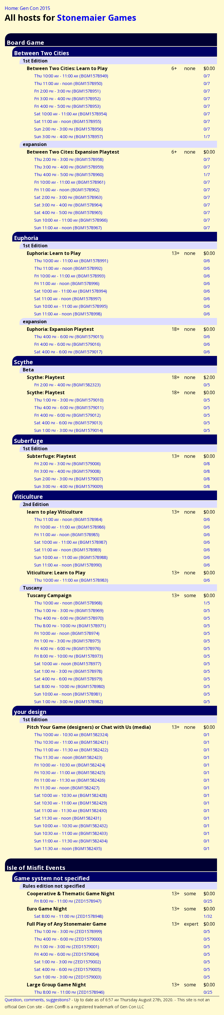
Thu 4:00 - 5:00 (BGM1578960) (69, 174)
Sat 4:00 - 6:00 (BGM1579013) (68, 422)
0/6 (207, 260)
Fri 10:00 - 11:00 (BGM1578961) (69, 182)
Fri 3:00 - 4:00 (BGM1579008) (67, 471)
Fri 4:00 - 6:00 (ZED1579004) (66, 954)
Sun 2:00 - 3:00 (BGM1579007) (68, 479)
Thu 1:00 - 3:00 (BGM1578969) (69, 610)
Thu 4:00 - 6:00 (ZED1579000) (68, 939)
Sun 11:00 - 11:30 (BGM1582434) (71, 841)
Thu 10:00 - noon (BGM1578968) (68, 603)
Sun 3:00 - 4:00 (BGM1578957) (68, 136)
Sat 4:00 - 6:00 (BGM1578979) (68, 679)
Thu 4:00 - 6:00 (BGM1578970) (69, 618)
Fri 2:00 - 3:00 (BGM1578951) (67, 91)
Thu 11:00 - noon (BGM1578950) (68, 83)
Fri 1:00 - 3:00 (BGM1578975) (67, 641)
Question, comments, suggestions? (37, 999)
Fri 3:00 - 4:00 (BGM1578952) (67, 98)
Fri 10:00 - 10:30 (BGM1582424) (69, 765)
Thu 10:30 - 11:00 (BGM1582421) (71, 742)
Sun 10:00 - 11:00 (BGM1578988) (71, 557)
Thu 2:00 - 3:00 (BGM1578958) (69, 159)
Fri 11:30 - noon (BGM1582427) (66, 787)
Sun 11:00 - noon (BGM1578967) (68, 227)
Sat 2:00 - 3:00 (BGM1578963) (68, 197)
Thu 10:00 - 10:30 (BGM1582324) (71, 734)
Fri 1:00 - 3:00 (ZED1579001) (66, 946)
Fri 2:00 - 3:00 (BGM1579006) (67, 463)
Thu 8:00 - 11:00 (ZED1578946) (69, 992)
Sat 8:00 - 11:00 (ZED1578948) (68, 916)
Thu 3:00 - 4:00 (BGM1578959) (69, 167)
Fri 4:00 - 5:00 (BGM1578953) (67, 106)
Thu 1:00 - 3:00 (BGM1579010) (69, 400)
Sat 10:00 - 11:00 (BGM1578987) (70, 542)
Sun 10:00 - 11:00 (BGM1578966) (71, 220)
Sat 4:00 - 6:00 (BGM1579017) (68, 351)
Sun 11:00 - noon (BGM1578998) (68, 314)
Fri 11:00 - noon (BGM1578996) (66, 283)
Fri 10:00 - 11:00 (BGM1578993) (69, 276)
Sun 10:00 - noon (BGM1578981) (68, 694)
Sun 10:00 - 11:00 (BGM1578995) (71, 306)
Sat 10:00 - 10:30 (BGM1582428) (70, 795)
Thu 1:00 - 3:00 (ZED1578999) (68, 931)
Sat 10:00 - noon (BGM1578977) (67, 663)
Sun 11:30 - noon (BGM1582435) (68, 848)
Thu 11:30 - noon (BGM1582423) (68, 757)
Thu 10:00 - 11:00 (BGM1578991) (71, 260)
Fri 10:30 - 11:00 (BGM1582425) (69, 772)
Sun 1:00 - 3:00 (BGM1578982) (68, 701)
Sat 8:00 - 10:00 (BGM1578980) (69, 686)
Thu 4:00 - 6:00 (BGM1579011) (69, 407)
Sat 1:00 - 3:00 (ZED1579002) (67, 961)
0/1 (207, 734)
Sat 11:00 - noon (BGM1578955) (67, 121)
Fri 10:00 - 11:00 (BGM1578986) (69, 527)
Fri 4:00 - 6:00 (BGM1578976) (67, 648)
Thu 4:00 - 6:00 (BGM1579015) (69, 336)
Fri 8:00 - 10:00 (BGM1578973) (68, 656)
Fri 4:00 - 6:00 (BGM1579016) (67, 344)
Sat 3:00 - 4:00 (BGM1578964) (68, 205)
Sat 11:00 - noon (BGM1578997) (67, 298)
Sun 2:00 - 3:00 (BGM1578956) (68, 129)
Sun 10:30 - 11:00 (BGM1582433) (71, 833)
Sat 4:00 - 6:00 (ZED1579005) (67, 969)
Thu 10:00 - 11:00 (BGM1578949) (71, 76)
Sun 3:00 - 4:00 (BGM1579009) (68, 486)
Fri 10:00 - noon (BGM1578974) (66, 633)
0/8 (207, 463)
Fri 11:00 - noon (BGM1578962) (66, 189)
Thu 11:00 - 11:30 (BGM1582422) (71, 749)
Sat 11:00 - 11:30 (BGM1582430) (70, 810)
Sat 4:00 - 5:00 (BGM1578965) (68, 212)
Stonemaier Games (96, 17)
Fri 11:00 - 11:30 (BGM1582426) (69, 780)
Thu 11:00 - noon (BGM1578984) (68, 519)
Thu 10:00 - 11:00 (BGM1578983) (71, 580)
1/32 (208, 916)
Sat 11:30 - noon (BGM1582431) (67, 818)
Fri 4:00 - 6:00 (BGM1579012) (67, 415)
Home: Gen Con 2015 (27, 8)
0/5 (207, 384)
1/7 (207, 136)
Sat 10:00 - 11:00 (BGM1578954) (70, 114)
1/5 (207, 603)
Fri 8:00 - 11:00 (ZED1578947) (68, 901)
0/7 (207, 76)
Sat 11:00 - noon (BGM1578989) (67, 549)
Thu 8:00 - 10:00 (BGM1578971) (70, 625)
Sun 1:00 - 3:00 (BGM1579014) (68, 430)
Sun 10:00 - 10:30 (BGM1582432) (71, 825)
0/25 (208, 901)
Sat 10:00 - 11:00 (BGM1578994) (70, 291)
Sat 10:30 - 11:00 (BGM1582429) (70, 803)
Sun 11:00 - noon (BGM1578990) (68, 565)
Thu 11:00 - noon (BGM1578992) (68, 268)
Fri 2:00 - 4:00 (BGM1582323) (67, 384)
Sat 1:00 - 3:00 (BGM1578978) (68, 671)
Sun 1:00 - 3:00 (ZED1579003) (68, 977)
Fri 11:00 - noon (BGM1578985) (66, 534)
